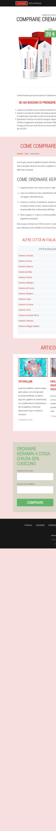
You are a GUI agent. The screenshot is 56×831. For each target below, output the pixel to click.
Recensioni (40, 525)
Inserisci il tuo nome (25, 471)
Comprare (35, 502)
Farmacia (28, 525)
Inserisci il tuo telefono (26, 484)
